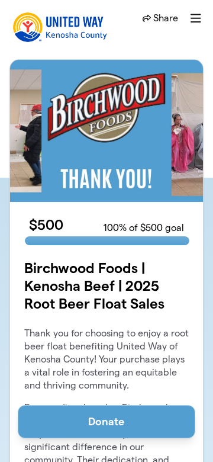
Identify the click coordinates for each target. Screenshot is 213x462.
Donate (106, 421)
